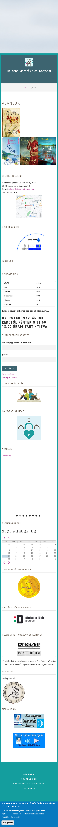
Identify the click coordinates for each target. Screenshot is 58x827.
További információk (10, 817)
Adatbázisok (29, 779)
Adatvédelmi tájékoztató (29, 784)
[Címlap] (29, 62)
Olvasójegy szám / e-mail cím (16, 342)
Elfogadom (8, 823)
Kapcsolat (29, 788)
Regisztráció (8, 374)
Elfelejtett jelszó (9, 377)
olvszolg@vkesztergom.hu (21, 189)
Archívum (29, 774)
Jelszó (5, 354)
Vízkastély (6, 455)
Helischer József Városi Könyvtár (29, 71)
